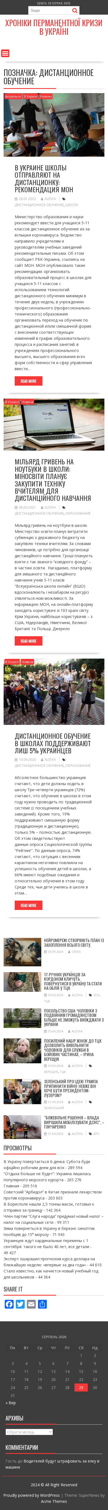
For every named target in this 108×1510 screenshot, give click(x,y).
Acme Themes (54, 1501)
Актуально (13, 96)
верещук (51, 1072)
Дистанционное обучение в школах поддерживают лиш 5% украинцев (53, 743)
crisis (76, 951)
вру (96, 1134)
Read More (28, 381)
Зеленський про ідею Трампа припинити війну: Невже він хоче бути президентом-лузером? (71, 1088)
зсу (96, 995)
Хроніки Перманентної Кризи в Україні (53, 27)
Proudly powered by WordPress (31, 1495)
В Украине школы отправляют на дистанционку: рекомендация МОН (44, 178)
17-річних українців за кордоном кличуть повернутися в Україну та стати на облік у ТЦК (73, 981)
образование (78, 513)
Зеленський (54, 1108)
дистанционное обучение (39, 204)
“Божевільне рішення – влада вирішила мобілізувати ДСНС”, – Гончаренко (74, 1122)
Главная (11, 1185)
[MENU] (5, 53)
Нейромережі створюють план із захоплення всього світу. (74, 942)
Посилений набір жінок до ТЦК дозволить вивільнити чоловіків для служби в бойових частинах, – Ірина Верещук (73, 1050)
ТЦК (47, 1001)
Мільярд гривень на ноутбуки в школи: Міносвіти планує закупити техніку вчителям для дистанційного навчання (53, 479)
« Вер (11, 1402)
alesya (50, 198)
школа (71, 204)
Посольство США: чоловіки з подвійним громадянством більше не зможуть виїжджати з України (74, 1017)
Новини (46, 96)
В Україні (30, 96)
